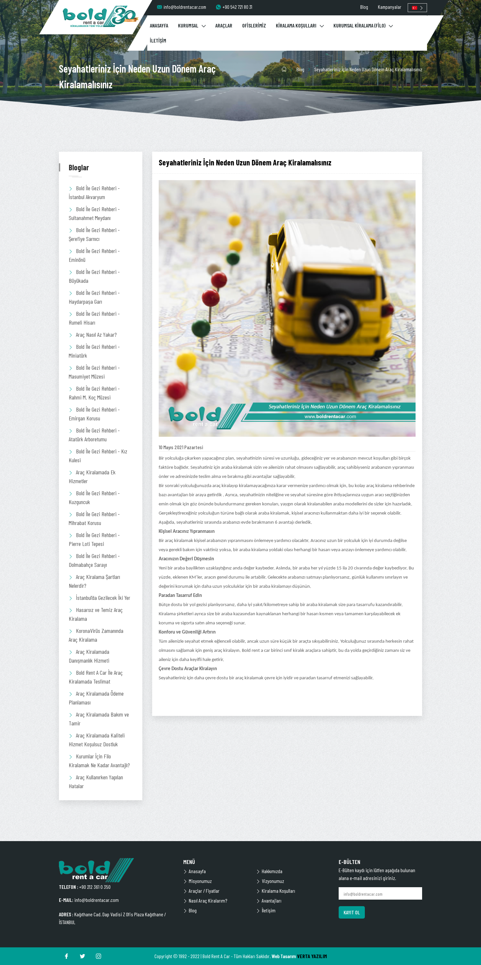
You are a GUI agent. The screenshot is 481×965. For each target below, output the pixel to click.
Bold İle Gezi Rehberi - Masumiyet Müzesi (94, 372)
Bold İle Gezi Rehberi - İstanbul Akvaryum (94, 192)
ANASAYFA (159, 25)
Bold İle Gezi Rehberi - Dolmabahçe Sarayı (94, 560)
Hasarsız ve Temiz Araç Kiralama (96, 614)
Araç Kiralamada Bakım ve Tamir (99, 719)
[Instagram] (98, 956)
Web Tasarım (284, 956)
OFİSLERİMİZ (254, 25)
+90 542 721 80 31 (237, 7)
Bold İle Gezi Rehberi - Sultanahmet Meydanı (94, 213)
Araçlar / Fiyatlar (204, 891)
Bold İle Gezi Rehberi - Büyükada (94, 276)
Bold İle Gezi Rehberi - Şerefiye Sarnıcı (94, 234)
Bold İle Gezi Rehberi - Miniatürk (94, 351)
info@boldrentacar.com (185, 7)
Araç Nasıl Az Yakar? (96, 334)
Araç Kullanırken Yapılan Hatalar (96, 781)
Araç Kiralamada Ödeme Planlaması (96, 698)
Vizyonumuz (273, 881)
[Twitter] (82, 956)
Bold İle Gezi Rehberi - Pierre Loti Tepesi (94, 539)
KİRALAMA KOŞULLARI (296, 25)
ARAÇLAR (223, 25)
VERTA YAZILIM (312, 956)
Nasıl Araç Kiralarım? (208, 900)
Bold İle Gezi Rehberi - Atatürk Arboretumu (94, 435)
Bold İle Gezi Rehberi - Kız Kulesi (98, 456)
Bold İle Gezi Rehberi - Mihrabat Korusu (94, 518)
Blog (364, 7)
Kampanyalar (389, 7)
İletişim (269, 910)
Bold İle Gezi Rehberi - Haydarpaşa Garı (94, 297)
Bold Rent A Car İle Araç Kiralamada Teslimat (96, 677)
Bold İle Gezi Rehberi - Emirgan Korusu (94, 414)
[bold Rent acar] (116, 870)
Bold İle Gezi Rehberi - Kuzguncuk (94, 497)
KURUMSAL (188, 25)
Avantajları (271, 900)
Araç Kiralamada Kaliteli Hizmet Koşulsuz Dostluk (97, 740)
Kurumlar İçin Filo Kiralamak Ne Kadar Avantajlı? (99, 761)
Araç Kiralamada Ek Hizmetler (92, 476)
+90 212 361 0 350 (95, 887)
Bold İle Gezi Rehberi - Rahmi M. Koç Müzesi (94, 393)
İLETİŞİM (158, 40)
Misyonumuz (200, 881)
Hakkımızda (272, 871)
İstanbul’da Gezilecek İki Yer (103, 597)
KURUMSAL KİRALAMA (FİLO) (359, 25)
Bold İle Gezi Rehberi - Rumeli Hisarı (94, 318)
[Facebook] (66, 956)
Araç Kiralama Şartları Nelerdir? (94, 581)
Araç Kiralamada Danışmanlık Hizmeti (89, 656)
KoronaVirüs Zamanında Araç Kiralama (96, 635)
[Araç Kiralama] (101, 16)
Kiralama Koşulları (278, 891)
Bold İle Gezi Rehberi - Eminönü (94, 255)
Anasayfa (197, 871)
